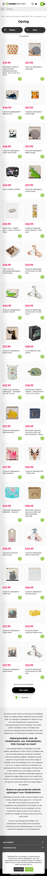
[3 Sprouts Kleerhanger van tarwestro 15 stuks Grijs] (35, 651)
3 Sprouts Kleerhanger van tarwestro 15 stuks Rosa (33, 271)
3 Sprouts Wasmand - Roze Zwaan (11, 554)
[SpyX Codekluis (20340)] (12, 172)
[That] (12, 251)
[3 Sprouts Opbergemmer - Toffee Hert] (35, 453)
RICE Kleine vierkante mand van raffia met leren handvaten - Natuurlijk (33, 513)
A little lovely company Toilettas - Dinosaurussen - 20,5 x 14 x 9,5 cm (34, 392)
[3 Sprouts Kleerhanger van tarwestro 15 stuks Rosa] (35, 251)
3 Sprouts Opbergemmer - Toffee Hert (34, 472)
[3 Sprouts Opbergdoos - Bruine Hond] (12, 333)
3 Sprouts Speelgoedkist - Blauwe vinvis (12, 113)
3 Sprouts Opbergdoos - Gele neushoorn (11, 431)
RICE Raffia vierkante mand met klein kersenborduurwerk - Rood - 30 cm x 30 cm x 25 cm (11, 71)
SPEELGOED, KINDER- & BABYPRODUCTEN (19, 16)
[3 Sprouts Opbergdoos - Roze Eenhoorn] (12, 453)
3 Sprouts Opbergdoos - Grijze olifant (11, 631)
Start (3, 16)
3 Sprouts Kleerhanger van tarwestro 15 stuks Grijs (33, 671)
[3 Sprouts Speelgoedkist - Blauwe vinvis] (12, 94)
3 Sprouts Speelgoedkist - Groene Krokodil (12, 311)
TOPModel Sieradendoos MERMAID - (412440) (12, 511)
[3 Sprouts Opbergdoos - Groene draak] (35, 172)
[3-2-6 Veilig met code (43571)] (35, 333)
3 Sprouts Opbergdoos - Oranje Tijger (34, 113)
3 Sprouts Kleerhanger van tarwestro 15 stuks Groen (33, 312)
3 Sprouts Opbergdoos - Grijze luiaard (11, 670)
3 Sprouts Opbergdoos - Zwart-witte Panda (11, 152)
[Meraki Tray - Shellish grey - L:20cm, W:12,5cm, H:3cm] (12, 210)
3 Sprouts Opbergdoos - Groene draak (34, 190)
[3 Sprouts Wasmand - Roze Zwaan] (12, 535)
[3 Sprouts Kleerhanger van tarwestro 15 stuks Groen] (35, 292)
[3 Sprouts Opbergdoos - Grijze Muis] (12, 574)
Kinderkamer (38, 16)
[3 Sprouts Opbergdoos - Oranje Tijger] (35, 94)
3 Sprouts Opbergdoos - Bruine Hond (11, 352)
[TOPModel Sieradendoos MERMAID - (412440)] (12, 492)
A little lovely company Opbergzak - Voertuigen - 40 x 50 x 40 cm (12, 392)
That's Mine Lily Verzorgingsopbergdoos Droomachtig (11, 271)
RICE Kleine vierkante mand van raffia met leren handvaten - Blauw (34, 432)
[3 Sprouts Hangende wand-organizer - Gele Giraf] (35, 210)
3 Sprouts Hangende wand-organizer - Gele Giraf (33, 230)
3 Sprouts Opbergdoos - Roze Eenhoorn (11, 472)
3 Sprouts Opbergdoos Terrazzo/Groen (33, 593)
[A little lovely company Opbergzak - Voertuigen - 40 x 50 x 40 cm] (12, 372)
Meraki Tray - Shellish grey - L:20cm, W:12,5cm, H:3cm (12, 230)
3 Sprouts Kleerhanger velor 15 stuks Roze (33, 554)
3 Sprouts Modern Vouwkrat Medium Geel (33, 631)
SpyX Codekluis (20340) (11, 189)
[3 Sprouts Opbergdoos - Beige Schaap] (35, 133)
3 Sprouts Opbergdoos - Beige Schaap (34, 152)
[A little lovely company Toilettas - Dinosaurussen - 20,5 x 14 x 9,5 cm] (35, 372)
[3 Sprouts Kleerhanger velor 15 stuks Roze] (35, 535)
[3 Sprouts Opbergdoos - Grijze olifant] (12, 613)
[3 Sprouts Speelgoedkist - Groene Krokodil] (12, 292)
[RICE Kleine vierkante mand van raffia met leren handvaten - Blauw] (35, 413)
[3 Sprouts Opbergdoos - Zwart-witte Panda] (12, 133)
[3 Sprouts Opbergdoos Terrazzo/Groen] (35, 574)
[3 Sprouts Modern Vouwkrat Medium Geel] (35, 613)
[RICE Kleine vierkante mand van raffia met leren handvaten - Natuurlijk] (35, 492)
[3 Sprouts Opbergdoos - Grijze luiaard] (12, 651)
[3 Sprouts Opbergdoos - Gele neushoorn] (12, 413)
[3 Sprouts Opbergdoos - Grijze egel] (35, 49)
